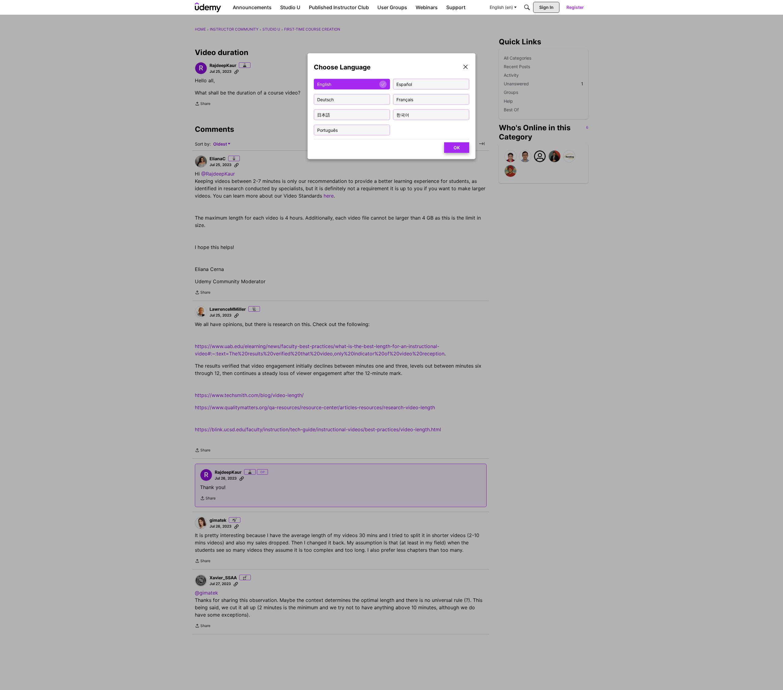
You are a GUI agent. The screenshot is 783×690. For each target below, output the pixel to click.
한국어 (402, 114)
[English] (208, 7)
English (324, 84)
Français (404, 99)
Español (404, 84)
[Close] (465, 67)
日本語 (323, 114)
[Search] (527, 7)
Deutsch (325, 99)
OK (457, 147)
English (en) (501, 7)
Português (327, 129)
